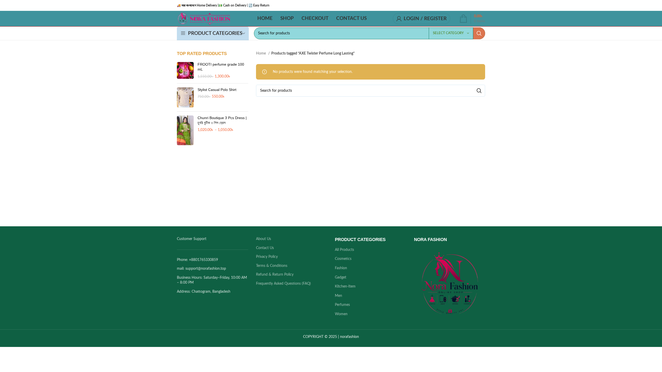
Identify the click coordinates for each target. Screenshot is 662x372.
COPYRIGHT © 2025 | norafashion (331, 337)
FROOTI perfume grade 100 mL (221, 67)
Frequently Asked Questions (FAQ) (283, 283)
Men (338, 296)
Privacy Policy (267, 257)
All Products (344, 250)
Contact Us (265, 248)
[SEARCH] (479, 33)
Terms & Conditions (271, 266)
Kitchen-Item (345, 286)
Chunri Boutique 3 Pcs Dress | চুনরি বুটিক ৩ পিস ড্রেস (222, 120)
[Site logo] (204, 18)
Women (341, 314)
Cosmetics (343, 259)
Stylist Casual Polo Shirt (217, 90)
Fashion (341, 268)
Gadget (340, 277)
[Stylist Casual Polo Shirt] (185, 97)
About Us (263, 239)
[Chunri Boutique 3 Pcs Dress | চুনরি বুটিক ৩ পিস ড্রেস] (185, 130)
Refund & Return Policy (275, 274)
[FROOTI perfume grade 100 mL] (185, 70)
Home (261, 53)
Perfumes (342, 305)
